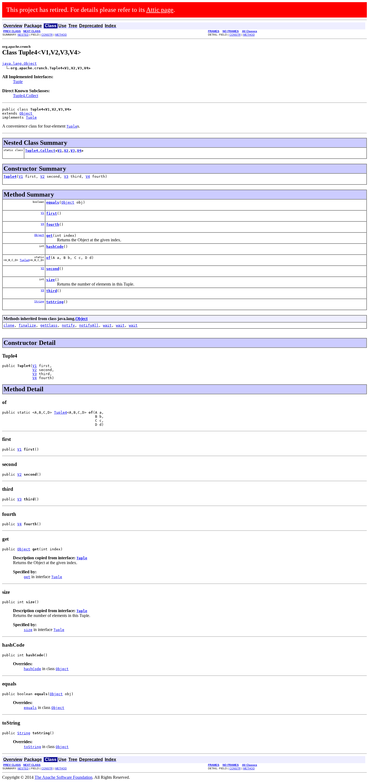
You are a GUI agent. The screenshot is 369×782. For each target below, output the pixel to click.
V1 (60, 151)
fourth (52, 224)
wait (107, 325)
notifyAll (89, 325)
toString (54, 302)
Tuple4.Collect (25, 95)
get (49, 236)
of (48, 258)
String (39, 301)
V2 (66, 151)
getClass (49, 325)
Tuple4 (10, 176)
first (51, 213)
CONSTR (47, 34)
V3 (73, 151)
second (52, 269)
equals (52, 202)
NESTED (23, 34)
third (51, 291)
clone (9, 325)
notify (68, 325)
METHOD (61, 34)
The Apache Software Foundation (63, 777)
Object (25, 113)
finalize (27, 325)
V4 (79, 151)
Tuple (18, 81)
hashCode (54, 247)
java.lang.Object (19, 63)
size (50, 280)
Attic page (159, 9)
